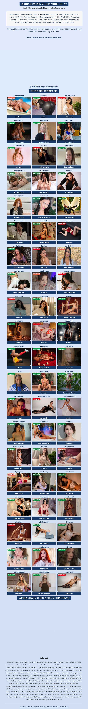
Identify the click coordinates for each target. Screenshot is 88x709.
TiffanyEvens (44, 497)
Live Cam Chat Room (28, 14)
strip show (69, 117)
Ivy (69, 196)
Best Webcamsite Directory (31, 22)
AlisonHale (44, 196)
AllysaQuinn (18, 472)
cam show (44, 317)
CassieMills (69, 572)
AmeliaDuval (69, 497)
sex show (69, 493)
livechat (69, 343)
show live (18, 543)
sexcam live (69, 518)
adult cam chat (44, 167)
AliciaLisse (18, 522)
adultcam (18, 117)
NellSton (19, 547)
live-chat (19, 393)
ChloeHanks (44, 421)
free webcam (69, 142)
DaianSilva (44, 321)
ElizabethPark (44, 522)
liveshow (69, 418)
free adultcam (69, 167)
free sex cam (44, 518)
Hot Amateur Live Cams (68, 14)
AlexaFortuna (44, 171)
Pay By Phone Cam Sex (52, 22)
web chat (18, 418)
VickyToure (69, 522)
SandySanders (19, 95)
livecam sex (69, 192)
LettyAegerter (18, 196)
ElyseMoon (69, 371)
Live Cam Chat (41, 20)
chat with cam (19, 568)
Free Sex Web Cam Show (48, 14)
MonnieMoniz (44, 271)
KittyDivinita (44, 95)
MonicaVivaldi (44, 572)
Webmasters (64, 706)
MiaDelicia (69, 346)
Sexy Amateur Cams (48, 17)
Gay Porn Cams (53, 32)
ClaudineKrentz (18, 221)
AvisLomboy (69, 145)
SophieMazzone (44, 396)
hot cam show (19, 267)
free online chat (69, 568)
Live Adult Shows (16, 17)
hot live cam (18, 468)
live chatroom (19, 192)
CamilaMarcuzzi (69, 95)
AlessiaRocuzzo (69, 271)
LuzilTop (19, 371)
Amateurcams (68, 22)
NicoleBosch (69, 472)
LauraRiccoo (19, 497)
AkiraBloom (69, 321)
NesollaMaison (44, 547)
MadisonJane (69, 447)
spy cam (19, 167)
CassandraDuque (69, 396)
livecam (44, 292)
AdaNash (69, 171)
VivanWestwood (19, 171)
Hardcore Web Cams (26, 29)
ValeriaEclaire (19, 271)
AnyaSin (69, 296)
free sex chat (44, 368)
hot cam (69, 242)
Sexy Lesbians (57, 29)
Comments (52, 86)
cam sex (44, 343)
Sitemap (22, 706)
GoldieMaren (18, 120)
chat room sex (69, 217)
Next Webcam (37, 86)
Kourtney (44, 145)
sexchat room (19, 217)
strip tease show (44, 443)
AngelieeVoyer (19, 145)
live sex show (44, 242)
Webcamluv (14, 14)
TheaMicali (44, 120)
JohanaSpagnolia (19, 421)
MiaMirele (44, 221)
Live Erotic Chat (63, 17)
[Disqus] (44, 627)
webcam (19, 317)
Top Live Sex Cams (55, 20)
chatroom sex (19, 142)
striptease (44, 568)
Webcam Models (52, 706)
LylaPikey (69, 547)
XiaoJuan (69, 421)
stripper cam (44, 493)
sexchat (44, 267)
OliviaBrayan (44, 447)
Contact (29, 706)
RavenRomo (19, 296)
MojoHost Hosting (39, 706)
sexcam (44, 468)
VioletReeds (44, 371)
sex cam (44, 393)
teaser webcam (69, 317)
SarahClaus (69, 246)
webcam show (19, 443)
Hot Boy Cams (40, 32)
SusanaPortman (19, 447)
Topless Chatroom (31, 17)
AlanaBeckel (18, 396)
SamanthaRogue (19, 572)
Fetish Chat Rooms (42, 29)
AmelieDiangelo (18, 246)
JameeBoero (44, 296)
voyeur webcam (44, 217)
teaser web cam (18, 518)
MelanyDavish (19, 346)
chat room (19, 242)
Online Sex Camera (26, 20)
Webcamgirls (12, 29)
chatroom (18, 594)
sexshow (69, 368)
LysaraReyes (44, 346)
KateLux (44, 246)
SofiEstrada (19, 321)
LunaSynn (69, 221)
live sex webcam (69, 393)
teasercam (19, 343)
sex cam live (44, 192)
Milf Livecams (69, 29)
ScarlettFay (44, 472)
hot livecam (44, 543)
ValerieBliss (69, 120)
